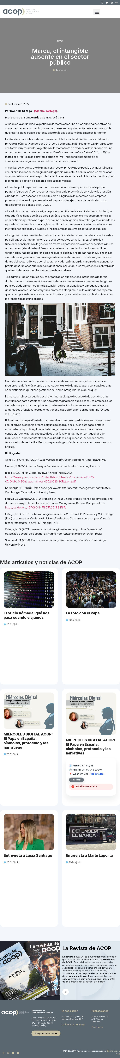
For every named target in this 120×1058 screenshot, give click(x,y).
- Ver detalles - (97, 773)
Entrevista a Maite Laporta (89, 855)
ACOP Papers (97, 1019)
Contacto (97, 1027)
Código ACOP (76, 1019)
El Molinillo (96, 1022)
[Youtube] (116, 3)
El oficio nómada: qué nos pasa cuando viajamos (26, 615)
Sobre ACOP (67, 1016)
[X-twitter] (102, 3)
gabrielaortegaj (46, 110)
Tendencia (61, 70)
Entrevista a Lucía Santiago (28, 855)
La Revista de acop (73, 1024)
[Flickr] (112, 3)
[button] (96, 12)
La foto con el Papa (83, 613)
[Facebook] (107, 3)
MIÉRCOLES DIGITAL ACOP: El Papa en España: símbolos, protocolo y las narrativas (28, 740)
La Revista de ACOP (100, 1016)
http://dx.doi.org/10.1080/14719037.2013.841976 (35, 507)
